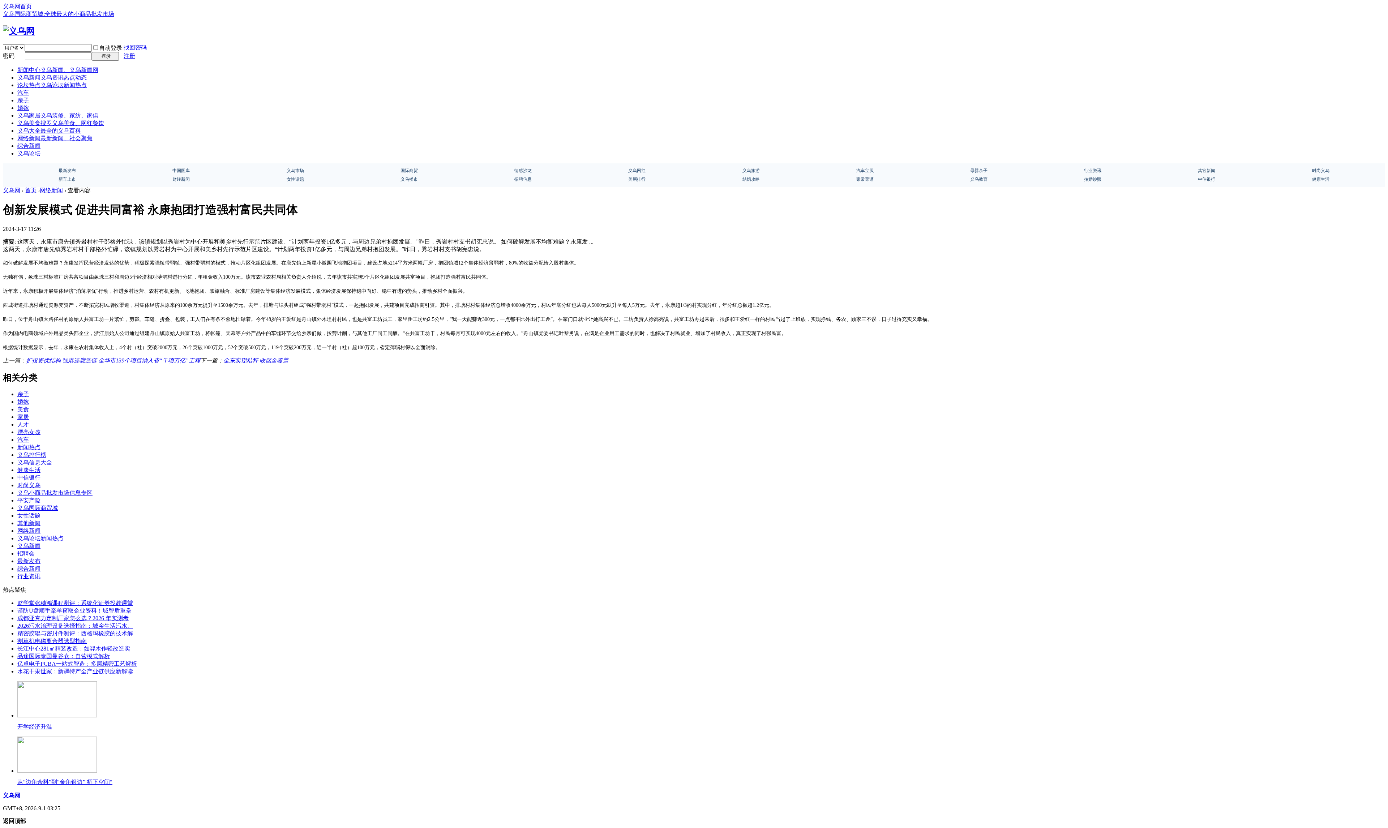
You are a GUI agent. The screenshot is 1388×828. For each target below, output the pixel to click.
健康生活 (28, 470)
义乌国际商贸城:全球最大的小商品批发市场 (58, 14)
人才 (23, 424)
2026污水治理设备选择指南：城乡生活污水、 (75, 626)
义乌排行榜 (31, 455)
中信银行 (28, 478)
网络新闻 (55, 138)
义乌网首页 (17, 6)
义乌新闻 (52, 77)
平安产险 (28, 500)
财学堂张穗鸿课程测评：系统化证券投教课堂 (75, 603)
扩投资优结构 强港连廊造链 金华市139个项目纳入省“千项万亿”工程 (113, 360)
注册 (129, 56)
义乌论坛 (28, 153)
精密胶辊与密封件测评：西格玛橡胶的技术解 (75, 633)
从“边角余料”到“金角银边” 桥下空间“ (64, 782)
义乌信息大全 (34, 462)
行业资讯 (28, 576)
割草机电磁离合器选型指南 (52, 641)
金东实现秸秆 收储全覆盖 (255, 360)
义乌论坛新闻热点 (40, 538)
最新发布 (28, 561)
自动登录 (110, 48)
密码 (8, 56)
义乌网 (11, 190)
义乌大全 (49, 131)
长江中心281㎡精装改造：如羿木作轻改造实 (73, 648)
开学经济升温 (34, 727)
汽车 (23, 93)
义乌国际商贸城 (37, 508)
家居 (23, 417)
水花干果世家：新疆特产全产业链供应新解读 (75, 671)
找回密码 (135, 47)
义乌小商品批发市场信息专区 (55, 493)
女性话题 (28, 515)
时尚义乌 (28, 485)
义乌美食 (60, 123)
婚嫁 (23, 108)
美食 (23, 409)
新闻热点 (28, 447)
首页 (31, 190)
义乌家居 (57, 115)
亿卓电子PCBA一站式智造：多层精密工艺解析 (77, 664)
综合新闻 (28, 146)
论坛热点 (52, 85)
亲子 (23, 100)
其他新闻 (28, 523)
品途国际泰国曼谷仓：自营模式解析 (63, 656)
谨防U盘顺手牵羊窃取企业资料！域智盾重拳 (74, 611)
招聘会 (26, 553)
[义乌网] (19, 31)
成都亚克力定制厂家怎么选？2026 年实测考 (73, 618)
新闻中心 (57, 70)
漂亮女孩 (28, 432)
